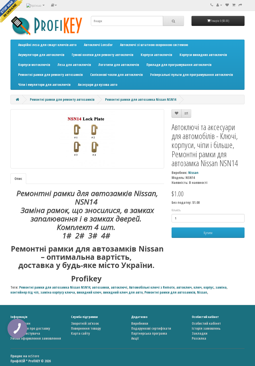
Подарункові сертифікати (151, 328)
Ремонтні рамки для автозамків (169, 292)
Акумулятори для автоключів (41, 54)
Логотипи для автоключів (118, 64)
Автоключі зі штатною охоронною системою (154, 44)
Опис (18, 178)
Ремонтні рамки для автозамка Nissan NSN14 (140, 99)
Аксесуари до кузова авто (97, 84)
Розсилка (199, 338)
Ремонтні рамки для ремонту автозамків (50, 74)
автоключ (184, 287)
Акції (135, 338)
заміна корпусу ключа (57, 292)
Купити (208, 232)
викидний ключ (89, 292)
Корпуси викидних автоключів (203, 54)
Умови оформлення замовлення (35, 338)
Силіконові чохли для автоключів (116, 74)
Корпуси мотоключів (34, 64)
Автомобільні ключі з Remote (152, 287)
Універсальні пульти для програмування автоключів (191, 74)
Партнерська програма (149, 333)
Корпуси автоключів (156, 54)
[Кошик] (233, 4)
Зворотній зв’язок (85, 323)
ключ (197, 287)
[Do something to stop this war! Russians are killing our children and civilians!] (11, 11)
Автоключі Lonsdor (98, 44)
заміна (221, 287)
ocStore (33, 356)
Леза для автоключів (74, 64)
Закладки (199, 333)
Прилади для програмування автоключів (178, 64)
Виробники (139, 323)
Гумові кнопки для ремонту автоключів (102, 54)
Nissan (193, 172)
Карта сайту (80, 333)
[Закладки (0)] (227, 4)
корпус (208, 287)
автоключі (119, 287)
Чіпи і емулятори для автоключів (44, 84)
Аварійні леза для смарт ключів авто (47, 44)
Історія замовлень (206, 328)
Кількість (176, 210)
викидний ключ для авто (123, 292)
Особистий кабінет (206, 323)
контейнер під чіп (24, 292)
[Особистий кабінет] (219, 4)
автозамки (100, 287)
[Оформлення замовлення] (240, 4)
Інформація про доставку (30, 328)
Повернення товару (86, 328)
